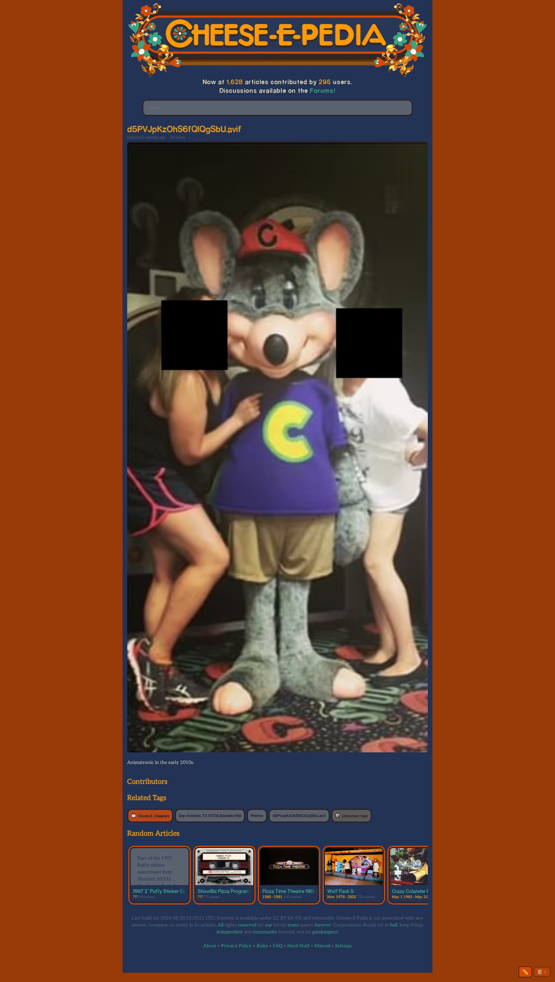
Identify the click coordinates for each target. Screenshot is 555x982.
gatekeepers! (325, 932)
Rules (262, 946)
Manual (322, 946)
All (220, 925)
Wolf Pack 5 (340, 891)
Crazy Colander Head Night (421, 891)
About (209, 946)
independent (230, 932)
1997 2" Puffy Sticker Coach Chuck (170, 891)
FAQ (277, 946)
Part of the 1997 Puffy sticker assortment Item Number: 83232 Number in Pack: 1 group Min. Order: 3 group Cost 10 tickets (157, 883)
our (268, 925)
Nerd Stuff (298, 946)
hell (393, 925)
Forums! (322, 90)
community (265, 932)
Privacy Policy (236, 946)
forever (323, 925)
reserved (247, 925)
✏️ (525, 972)
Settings (343, 946)
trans (293, 925)
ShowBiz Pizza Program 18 (227, 891)
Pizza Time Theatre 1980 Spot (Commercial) (310, 891)
